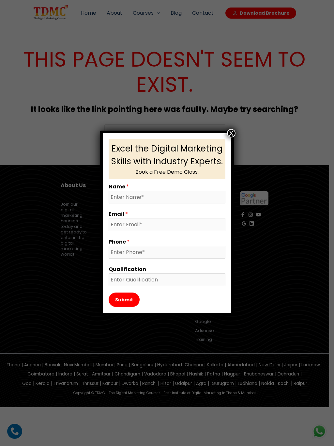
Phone (119, 242)
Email (118, 214)
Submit (124, 299)
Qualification (127, 269)
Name (119, 186)
